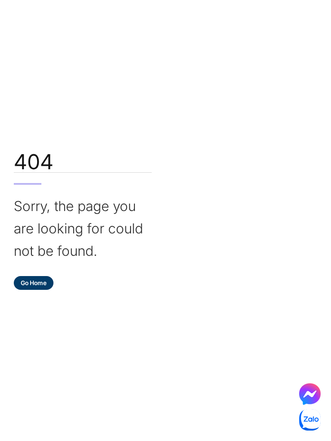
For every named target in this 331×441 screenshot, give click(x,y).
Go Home (34, 282)
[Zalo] (310, 420)
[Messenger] (310, 394)
